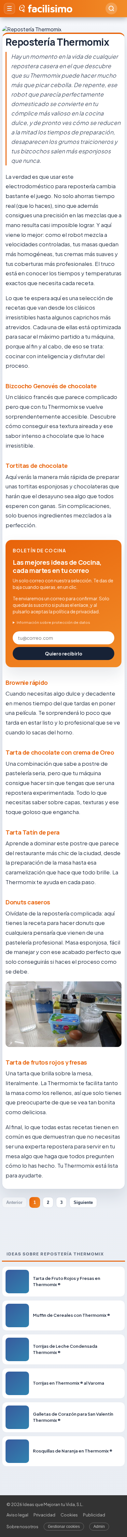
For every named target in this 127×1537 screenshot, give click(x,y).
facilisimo (50, 8)
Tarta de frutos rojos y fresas (46, 1062)
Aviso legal (17, 1514)
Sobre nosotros (22, 1526)
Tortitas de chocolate (36, 465)
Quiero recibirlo (63, 653)
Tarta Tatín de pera (33, 832)
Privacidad (44, 1514)
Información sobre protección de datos (53, 622)
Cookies (69, 1514)
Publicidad (94, 1514)
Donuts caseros (28, 902)
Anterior (14, 1202)
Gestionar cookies (64, 1526)
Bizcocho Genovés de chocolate (51, 386)
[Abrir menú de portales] (9, 8)
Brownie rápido (27, 682)
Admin (99, 1526)
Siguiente (83, 1202)
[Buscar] (111, 8)
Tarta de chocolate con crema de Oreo (60, 752)
